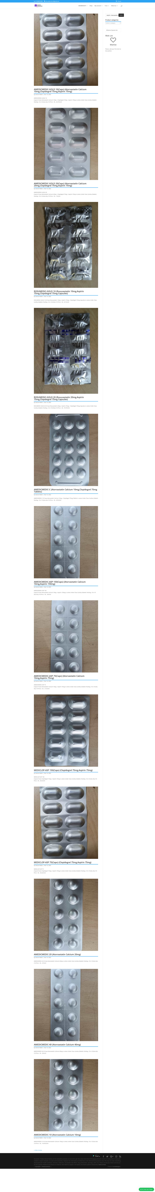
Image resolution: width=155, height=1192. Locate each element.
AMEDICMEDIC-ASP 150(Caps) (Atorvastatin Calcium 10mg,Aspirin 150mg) (60, 582)
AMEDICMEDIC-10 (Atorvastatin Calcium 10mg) (57, 1134)
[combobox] (113, 23)
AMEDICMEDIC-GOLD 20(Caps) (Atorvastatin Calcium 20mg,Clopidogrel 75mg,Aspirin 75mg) (60, 184)
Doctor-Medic (39, 94)
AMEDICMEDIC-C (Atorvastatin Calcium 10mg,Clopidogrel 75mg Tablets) (65, 490)
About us (113, 5)
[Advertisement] (48, 1180)
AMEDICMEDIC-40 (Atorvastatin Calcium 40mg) (57, 1044)
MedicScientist (46, 1166)
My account (98, 5)
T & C (106, 5)
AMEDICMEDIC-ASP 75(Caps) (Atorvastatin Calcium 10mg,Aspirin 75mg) (59, 676)
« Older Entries (38, 1150)
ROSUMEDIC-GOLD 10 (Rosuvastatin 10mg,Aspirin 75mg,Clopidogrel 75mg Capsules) (59, 292)
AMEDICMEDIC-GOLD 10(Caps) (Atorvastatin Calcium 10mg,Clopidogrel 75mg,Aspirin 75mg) (60, 90)
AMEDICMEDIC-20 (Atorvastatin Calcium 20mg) (57, 954)
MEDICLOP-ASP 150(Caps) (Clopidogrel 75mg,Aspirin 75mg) (63, 770)
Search (121, 15)
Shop (91, 5)
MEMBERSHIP (82, 5)
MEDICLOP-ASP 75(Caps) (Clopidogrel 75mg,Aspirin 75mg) (62, 862)
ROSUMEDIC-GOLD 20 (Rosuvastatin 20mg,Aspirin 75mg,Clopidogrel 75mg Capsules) (59, 398)
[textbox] (113, 23)
